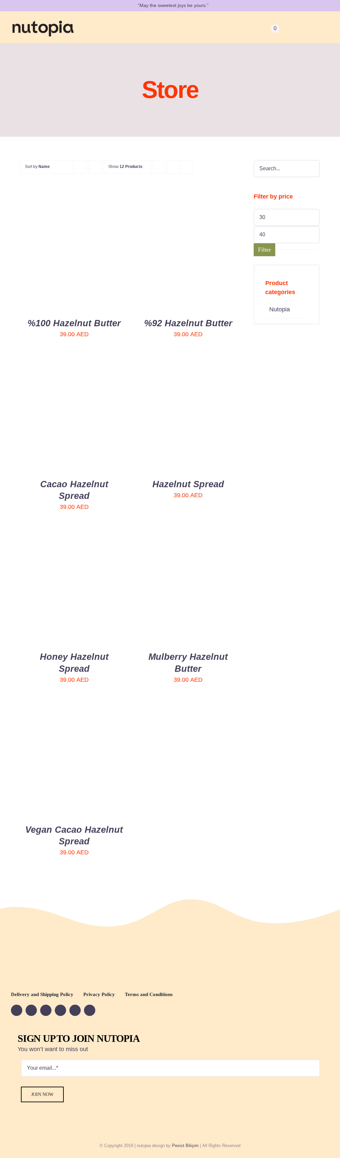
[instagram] (60, 1010)
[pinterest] (75, 1010)
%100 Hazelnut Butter (74, 323)
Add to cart (52, 252)
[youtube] (31, 1010)
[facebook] (16, 1010)
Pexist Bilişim (185, 1145)
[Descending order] (95, 167)
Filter (264, 249)
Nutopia (279, 309)
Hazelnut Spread (188, 484)
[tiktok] (89, 1010)
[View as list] (186, 166)
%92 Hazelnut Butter (188, 323)
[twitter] (45, 1010)
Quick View (98, 252)
